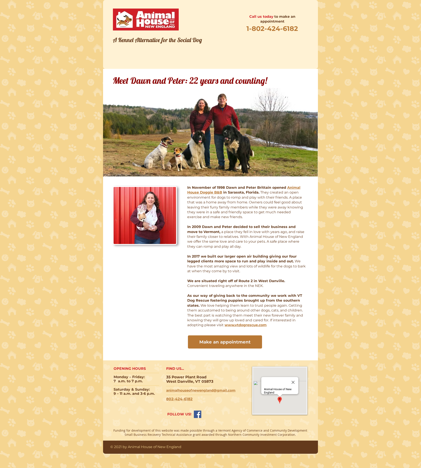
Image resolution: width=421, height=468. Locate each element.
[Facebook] (197, 414)
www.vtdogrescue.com (246, 325)
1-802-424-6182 (272, 29)
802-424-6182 (179, 399)
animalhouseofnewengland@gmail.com (200, 390)
